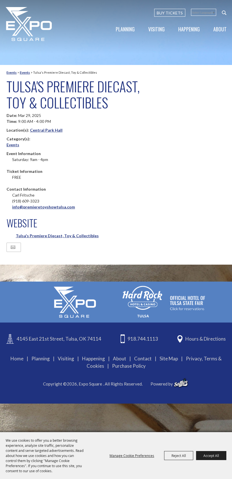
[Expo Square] (29, 24)
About (220, 29)
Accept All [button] (211, 455)
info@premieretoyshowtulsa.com (43, 206)
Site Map (169, 359)
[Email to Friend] (13, 247)
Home (16, 359)
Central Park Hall (46, 130)
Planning (125, 29)
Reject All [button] (178, 455)
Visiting (156, 29)
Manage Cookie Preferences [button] (131, 455)
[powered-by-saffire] (181, 383)
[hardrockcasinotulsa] (164, 301)
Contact (143, 359)
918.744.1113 (143, 339)
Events (12, 72)
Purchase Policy (129, 366)
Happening (189, 29)
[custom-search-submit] (224, 13)
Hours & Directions (205, 339)
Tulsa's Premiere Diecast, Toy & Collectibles (57, 235)
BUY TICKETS (170, 12)
